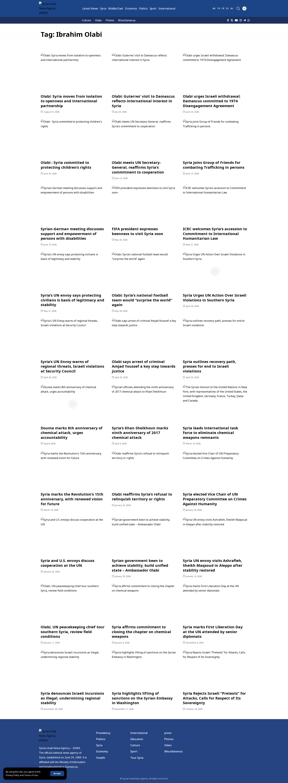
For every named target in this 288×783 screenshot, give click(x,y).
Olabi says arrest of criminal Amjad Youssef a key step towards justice (143, 366)
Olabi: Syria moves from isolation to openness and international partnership (71, 101)
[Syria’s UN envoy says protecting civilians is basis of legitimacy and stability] (73, 271)
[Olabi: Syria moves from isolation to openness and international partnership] (73, 72)
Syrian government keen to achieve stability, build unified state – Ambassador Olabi (140, 565)
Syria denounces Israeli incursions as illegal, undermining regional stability (72, 698)
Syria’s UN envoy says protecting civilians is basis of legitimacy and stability (72, 300)
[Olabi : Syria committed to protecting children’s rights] (73, 138)
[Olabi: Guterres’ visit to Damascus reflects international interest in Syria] (144, 72)
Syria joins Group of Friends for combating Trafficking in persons (213, 165)
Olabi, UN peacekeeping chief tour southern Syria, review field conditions (72, 631)
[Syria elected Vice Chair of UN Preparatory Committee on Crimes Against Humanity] (215, 470)
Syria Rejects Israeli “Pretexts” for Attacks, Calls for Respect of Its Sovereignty (214, 698)
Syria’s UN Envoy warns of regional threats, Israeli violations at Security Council (72, 366)
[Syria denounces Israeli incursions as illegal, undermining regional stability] (73, 669)
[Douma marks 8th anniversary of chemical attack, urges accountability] (73, 404)
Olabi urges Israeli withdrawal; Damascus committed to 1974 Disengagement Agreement (211, 101)
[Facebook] (228, 20)
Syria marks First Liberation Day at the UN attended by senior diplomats (213, 631)
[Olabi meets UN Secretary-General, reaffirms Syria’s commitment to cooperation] (144, 138)
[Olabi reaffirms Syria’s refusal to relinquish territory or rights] (144, 470)
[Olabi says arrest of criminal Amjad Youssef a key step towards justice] (144, 338)
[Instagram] (241, 20)
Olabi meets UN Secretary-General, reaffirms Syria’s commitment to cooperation (138, 167)
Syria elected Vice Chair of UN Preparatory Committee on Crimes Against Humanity (214, 499)
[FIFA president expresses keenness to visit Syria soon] (144, 205)
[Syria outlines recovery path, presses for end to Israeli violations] (215, 338)
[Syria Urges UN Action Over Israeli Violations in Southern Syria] (215, 271)
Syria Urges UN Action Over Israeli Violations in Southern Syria (214, 297)
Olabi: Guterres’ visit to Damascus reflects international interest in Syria (143, 101)
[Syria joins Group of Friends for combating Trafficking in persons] (215, 138)
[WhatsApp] (249, 20)
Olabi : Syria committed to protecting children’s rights (66, 165)
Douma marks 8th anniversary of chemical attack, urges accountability (71, 432)
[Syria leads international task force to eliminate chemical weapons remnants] (215, 404)
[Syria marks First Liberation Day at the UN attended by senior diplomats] (215, 603)
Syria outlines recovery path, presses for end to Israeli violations (209, 366)
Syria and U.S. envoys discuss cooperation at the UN (67, 563)
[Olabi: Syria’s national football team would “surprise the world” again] (144, 271)
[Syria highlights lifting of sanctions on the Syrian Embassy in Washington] (144, 669)
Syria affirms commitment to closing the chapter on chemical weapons (141, 631)
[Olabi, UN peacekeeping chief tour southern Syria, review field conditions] (73, 603)
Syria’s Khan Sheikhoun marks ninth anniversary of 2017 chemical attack (140, 432)
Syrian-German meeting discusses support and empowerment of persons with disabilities (72, 233)
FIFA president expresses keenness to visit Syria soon (137, 231)
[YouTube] (236, 20)
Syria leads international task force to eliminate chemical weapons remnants (210, 432)
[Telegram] (245, 20)
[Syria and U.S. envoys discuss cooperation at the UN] (73, 537)
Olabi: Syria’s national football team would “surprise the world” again (142, 300)
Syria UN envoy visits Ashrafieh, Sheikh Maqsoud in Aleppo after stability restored (212, 565)
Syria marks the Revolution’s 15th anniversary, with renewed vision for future (72, 499)
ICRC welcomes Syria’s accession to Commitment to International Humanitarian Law (215, 233)
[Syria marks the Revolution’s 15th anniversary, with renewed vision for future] (73, 470)
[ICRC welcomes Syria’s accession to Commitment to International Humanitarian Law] (215, 205)
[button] (57, 773)
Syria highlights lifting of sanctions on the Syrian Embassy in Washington (142, 698)
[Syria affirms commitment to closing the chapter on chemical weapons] (144, 603)
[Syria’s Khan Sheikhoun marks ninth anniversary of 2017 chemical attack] (144, 404)
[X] (232, 20)
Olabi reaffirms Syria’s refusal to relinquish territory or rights (142, 496)
